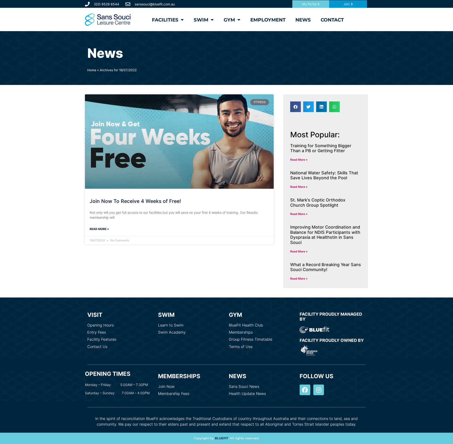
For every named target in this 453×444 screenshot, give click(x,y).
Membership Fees (173, 393)
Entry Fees (96, 332)
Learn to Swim (171, 325)
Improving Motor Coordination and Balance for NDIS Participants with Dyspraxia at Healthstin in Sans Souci (325, 235)
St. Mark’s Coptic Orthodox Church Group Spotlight (317, 202)
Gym (229, 20)
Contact (332, 20)
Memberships (241, 332)
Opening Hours (100, 325)
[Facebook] (305, 390)
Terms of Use (240, 346)
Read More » (99, 229)
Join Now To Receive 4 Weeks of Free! (135, 201)
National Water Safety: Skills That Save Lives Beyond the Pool (324, 175)
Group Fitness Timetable (250, 339)
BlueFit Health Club (246, 325)
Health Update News (247, 393)
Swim (201, 20)
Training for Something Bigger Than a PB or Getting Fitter (320, 148)
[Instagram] (318, 390)
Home (91, 70)
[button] (295, 106)
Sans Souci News (244, 386)
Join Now (166, 386)
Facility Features (101, 339)
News (303, 20)
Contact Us (97, 346)
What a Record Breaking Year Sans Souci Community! (325, 267)
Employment (267, 20)
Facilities (165, 20)
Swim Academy (172, 332)
